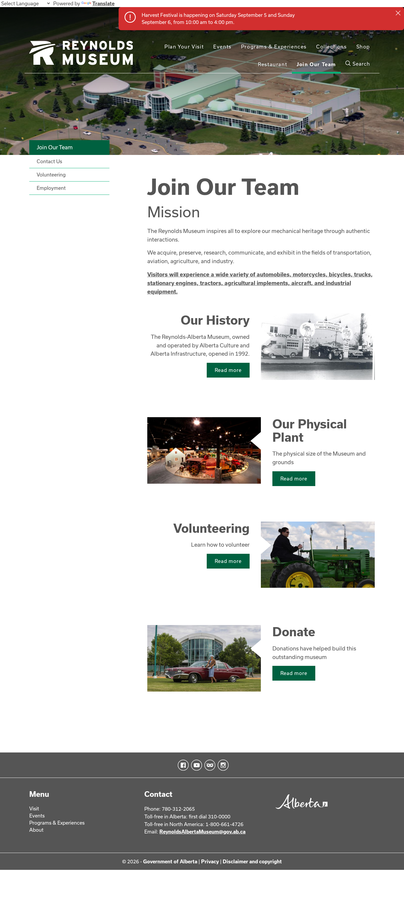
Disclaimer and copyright (252, 861)
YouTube (195, 765)
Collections (331, 46)
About (36, 830)
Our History (215, 320)
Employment (51, 188)
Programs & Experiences (274, 46)
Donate (293, 631)
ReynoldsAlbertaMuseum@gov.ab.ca (202, 831)
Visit (34, 808)
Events (222, 46)
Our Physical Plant (309, 430)
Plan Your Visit (184, 46)
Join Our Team (316, 64)
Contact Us (49, 161)
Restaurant (272, 64)
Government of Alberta (170, 861)
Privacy (210, 861)
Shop (363, 46)
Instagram (222, 765)
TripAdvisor (208, 765)
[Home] (81, 55)
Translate (103, 3)
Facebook (182, 765)
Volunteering (211, 528)
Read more (228, 370)
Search (360, 64)
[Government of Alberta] (300, 811)
